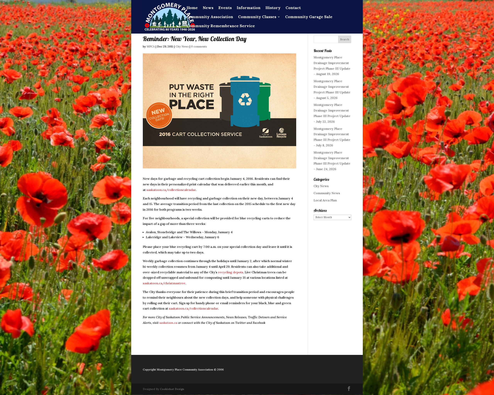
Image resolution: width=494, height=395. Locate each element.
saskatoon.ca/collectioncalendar (171, 190)
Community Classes (257, 17)
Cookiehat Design (172, 389)
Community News (327, 193)
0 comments (199, 46)
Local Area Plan (325, 200)
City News (182, 46)
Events (225, 8)
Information (249, 8)
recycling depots (230, 272)
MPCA (151, 46)
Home (192, 8)
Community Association (210, 17)
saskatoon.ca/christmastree (164, 283)
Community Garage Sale (308, 17)
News (208, 8)
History (273, 8)
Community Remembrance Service (221, 26)
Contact (293, 8)
